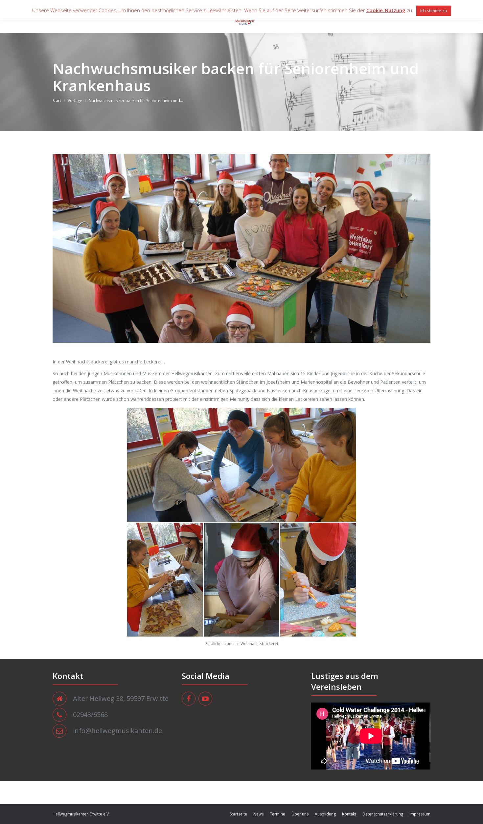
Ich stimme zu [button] (433, 10)
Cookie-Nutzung (385, 10)
